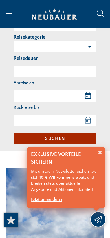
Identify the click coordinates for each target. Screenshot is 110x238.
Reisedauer (26, 58)
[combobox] (55, 71)
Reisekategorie (29, 37)
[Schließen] (100, 153)
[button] (55, 46)
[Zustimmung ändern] (11, 220)
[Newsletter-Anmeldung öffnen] (98, 219)
